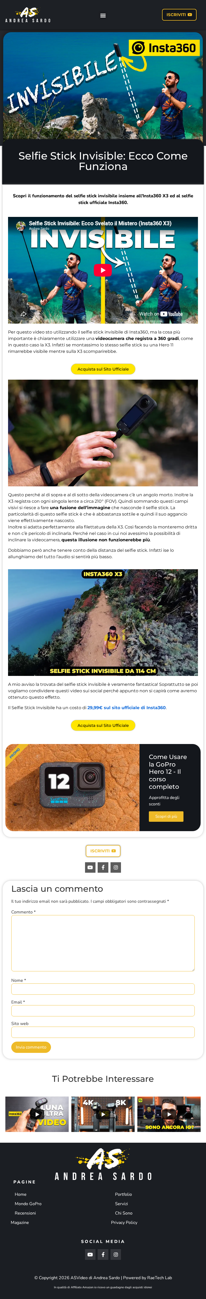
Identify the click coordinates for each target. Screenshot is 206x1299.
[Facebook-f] (103, 867)
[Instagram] (116, 867)
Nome (18, 980)
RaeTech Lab (159, 1278)
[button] (103, 15)
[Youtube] (90, 867)
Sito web (19, 1024)
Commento (23, 912)
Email (18, 1002)
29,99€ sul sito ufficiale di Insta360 (126, 707)
